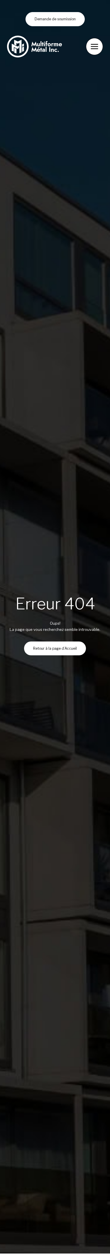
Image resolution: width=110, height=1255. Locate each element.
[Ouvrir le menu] (94, 46)
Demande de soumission (55, 19)
